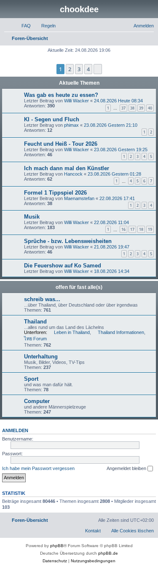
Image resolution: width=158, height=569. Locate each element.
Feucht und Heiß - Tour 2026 (60, 144)
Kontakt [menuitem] (93, 530)
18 (141, 229)
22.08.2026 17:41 (117, 198)
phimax (71, 125)
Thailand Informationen (121, 332)
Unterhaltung (41, 356)
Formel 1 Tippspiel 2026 (55, 193)
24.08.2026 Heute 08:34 (118, 100)
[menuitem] (22, 26)
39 (141, 108)
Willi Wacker (76, 100)
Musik (32, 217)
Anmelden (15, 430)
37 (123, 108)
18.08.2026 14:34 (111, 271)
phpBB (57, 545)
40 (150, 108)
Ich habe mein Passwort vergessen (38, 468)
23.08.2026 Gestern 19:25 (120, 149)
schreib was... (42, 299)
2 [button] (69, 69)
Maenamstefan (79, 198)
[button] (98, 69)
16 (123, 229)
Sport (31, 379)
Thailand (35, 321)
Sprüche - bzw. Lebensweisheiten (68, 241)
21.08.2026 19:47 (111, 246)
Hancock (73, 173)
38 (132, 108)
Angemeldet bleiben (127, 468)
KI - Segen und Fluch (51, 119)
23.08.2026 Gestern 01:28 (114, 173)
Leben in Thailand (72, 332)
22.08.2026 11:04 (111, 222)
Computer (37, 401)
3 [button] (79, 69)
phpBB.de (108, 553)
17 (132, 229)
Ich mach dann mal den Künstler (66, 168)
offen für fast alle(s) (79, 287)
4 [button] (88, 69)
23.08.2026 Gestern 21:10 (110, 125)
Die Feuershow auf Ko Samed (62, 265)
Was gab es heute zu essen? (61, 95)
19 (150, 229)
